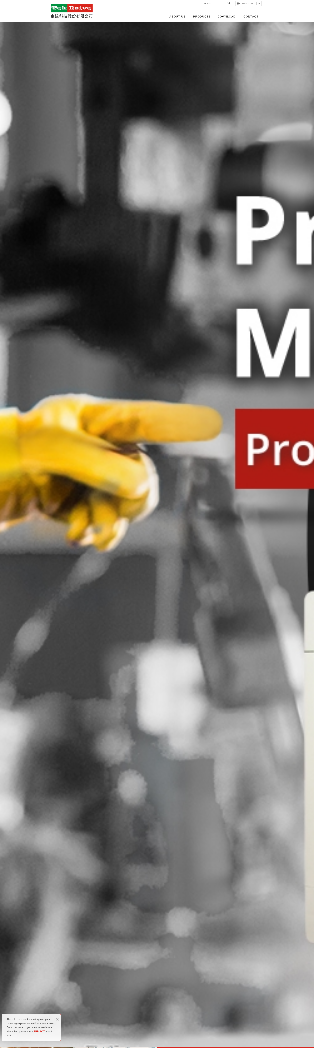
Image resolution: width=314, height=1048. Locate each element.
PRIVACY (39, 1031)
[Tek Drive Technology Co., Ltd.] (72, 11)
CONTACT (251, 16)
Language (247, 3)
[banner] (157, 534)
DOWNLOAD (227, 16)
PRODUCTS (202, 16)
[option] (157, 534)
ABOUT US (177, 16)
